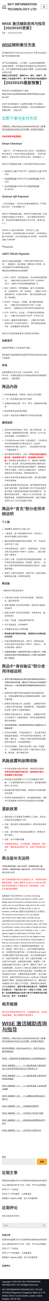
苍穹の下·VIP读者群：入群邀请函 (16, 1194)
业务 (4, 33)
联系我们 (18, 136)
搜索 (4, 1157)
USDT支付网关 (15, 261)
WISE (7, 45)
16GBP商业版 (11, 178)
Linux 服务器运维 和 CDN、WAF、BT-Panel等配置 (24, 1185)
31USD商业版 (11, 186)
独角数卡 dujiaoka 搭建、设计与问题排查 (20, 1198)
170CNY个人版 (34, 171)
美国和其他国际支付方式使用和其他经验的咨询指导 (24, 1180)
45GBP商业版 (33, 186)
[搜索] (44, 1225)
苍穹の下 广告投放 (10, 1189)
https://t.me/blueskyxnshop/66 (15, 270)
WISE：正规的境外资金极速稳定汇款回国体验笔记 (24, 1058)
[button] (44, 1225)
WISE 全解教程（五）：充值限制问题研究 (20, 1106)
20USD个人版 (11, 171)
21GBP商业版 (33, 178)
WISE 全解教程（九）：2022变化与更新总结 (21, 1130)
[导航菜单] (44, 7)
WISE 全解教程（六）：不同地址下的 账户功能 (22, 1113)
